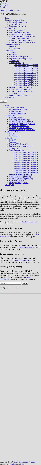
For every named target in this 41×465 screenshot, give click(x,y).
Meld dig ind (9, 97)
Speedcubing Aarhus (16, 93)
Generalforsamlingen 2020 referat (26, 77)
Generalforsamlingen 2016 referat (26, 85)
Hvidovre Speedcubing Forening (21, 91)
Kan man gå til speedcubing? (19, 32)
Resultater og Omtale (12, 44)
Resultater (12, 46)
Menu (4, 101)
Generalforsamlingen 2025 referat (26, 67)
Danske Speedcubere (29, 222)
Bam (22, 464)
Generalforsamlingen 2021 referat (26, 75)
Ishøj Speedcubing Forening (19, 95)
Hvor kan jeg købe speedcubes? (20, 40)
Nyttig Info (9, 50)
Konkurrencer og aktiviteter (14, 20)
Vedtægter (12, 55)
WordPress (13, 464)
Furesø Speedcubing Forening (20, 89)
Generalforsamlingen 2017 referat (26, 83)
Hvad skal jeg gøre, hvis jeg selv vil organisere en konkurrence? (22, 37)
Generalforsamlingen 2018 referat (26, 81)
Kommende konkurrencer (18, 22)
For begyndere (10, 28)
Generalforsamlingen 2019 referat (26, 79)
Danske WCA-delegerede (18, 57)
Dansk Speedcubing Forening (10, 10)
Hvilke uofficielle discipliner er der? (22, 42)
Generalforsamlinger (16, 63)
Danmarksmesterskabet (17, 26)
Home (7, 18)
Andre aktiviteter (15, 24)
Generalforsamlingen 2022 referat (26, 73)
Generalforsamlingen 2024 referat (26, 69)
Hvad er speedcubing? (17, 30)
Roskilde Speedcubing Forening (20, 87)
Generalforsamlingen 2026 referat (26, 65)
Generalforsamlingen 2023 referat (26, 71)
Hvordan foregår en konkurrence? (21, 34)
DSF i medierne (14, 48)
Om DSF (12, 52)
